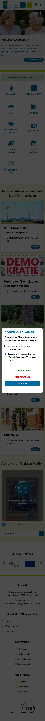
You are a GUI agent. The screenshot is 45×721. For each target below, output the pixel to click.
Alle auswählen (22, 371)
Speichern (23, 383)
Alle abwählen (22, 377)
